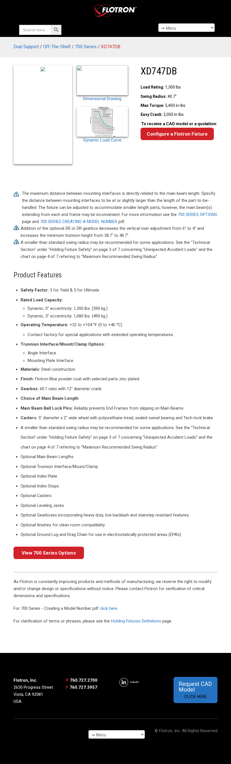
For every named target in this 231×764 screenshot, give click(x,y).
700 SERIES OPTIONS (197, 214)
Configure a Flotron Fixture (177, 134)
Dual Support (26, 46)
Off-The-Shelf (57, 46)
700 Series (86, 46)
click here (108, 608)
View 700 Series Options (49, 553)
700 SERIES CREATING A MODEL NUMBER (78, 221)
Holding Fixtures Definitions (136, 621)
